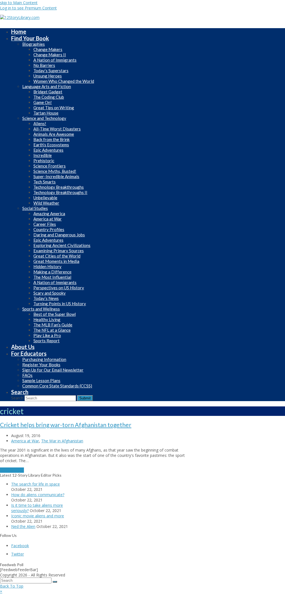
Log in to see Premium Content (28, 8)
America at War (25, 440)
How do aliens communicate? (37, 494)
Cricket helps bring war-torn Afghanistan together (65, 424)
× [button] (1, 591)
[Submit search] (55, 582)
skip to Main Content (19, 2)
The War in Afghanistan (62, 440)
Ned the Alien (23, 526)
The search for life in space (35, 484)
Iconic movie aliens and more (37, 515)
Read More (12, 470)
